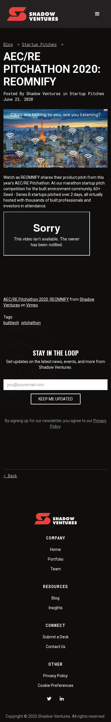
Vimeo (32, 305)
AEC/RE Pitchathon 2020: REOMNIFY (36, 299)
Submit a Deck (56, 637)
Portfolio (55, 559)
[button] (97, 14)
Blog (8, 44)
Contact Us (55, 646)
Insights (56, 607)
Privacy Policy (55, 675)
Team (55, 569)
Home (55, 549)
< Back (10, 475)
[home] (32, 14)
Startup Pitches (39, 44)
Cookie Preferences (55, 685)
